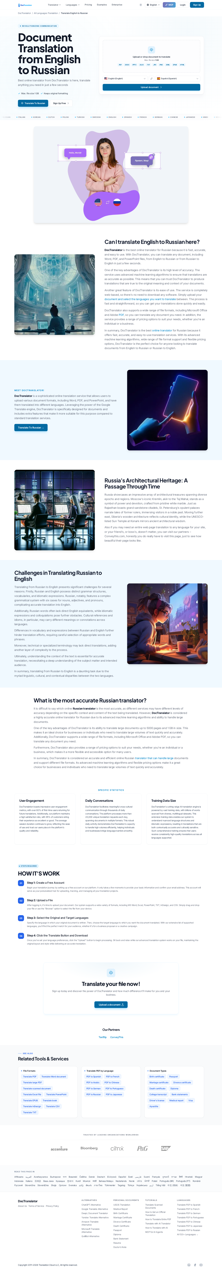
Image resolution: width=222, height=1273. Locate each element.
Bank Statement (120, 1238)
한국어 (70, 1181)
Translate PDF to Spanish (188, 1204)
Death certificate (157, 1088)
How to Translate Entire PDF (158, 1219)
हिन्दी (181, 1176)
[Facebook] (195, 1265)
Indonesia (18, 1181)
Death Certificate (121, 1226)
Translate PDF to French (188, 1209)
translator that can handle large (154, 758)
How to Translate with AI (156, 1227)
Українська (141, 1185)
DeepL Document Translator (95, 1213)
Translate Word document (54, 1076)
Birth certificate (157, 1076)
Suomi (147, 1176)
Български (55, 1176)
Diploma (174, 1088)
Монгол (86, 1181)
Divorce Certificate (122, 1221)
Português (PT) (183, 1181)
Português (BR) (167, 1181)
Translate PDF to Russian (188, 1230)
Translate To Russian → (31, 427)
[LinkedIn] (189, 1265)
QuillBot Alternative (90, 1236)
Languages (71, 4)
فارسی (138, 1176)
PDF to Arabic (93, 1082)
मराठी (95, 1181)
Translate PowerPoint (56, 1094)
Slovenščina (43, 1185)
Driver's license (157, 1100)
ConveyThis (116, 1037)
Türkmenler (110, 1185)
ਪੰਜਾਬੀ (147, 1181)
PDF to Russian (93, 1094)
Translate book (50, 1100)
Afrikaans (18, 1176)
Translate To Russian (35, 103)
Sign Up (197, 4)
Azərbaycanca (41, 1176)
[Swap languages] (151, 78)
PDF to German (93, 1088)
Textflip (103, 1037)
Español (122, 1176)
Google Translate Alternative (95, 1209)
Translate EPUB (30, 1100)
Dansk (92, 1176)
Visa (190, 1100)
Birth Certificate (120, 1213)
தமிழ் (81, 1185)
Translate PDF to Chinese (188, 1221)
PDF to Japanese (114, 1094)
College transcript (158, 1094)
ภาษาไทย (98, 1185)
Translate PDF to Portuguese (190, 1217)
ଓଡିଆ (139, 1181)
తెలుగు (89, 1185)
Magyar (198, 1176)
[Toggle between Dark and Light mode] (141, 5)
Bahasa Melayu (106, 1181)
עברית (174, 1176)
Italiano (29, 1181)
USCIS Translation (121, 1204)
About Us (22, 1206)
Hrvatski (189, 1176)
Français (156, 1176)
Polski (154, 1181)
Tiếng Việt (160, 1185)
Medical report (176, 1100)
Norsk (132, 1181)
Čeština (82, 1176)
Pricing (88, 4)
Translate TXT (29, 1112)
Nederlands (121, 1181)
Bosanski (73, 1176)
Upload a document (109, 1004)
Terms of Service (36, 1206)
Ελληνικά (111, 1176)
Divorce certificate (182, 1082)
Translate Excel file (32, 1094)
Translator (53, 4)
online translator (162, 330)
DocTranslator (28, 1201)
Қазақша (60, 1181)
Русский (18, 1185)
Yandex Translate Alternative (95, 1217)
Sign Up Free (59, 103)
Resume (117, 1243)
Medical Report (120, 1209)
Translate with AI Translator (158, 1223)
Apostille (154, 1106)
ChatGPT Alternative (91, 1204)
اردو (151, 1185)
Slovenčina (30, 1185)
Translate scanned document (37, 1088)
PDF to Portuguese (114, 1088)
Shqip (53, 1185)
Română (196, 1181)
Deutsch (101, 1176)
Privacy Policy (52, 1206)
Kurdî (78, 1181)
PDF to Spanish (93, 1076)
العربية (28, 1176)
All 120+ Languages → (187, 1234)
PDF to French (112, 1076)
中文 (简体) (173, 1185)
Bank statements (180, 1094)
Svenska (73, 1185)
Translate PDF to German (188, 1213)
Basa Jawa (48, 1181)
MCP (171, 4)
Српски (62, 1185)
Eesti (130, 1176)
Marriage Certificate (122, 1217)
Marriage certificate (159, 1082)
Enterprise (117, 4)
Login (183, 4)
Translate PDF (29, 1076)
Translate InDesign (32, 1106)
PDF (121, 314)
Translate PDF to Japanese (189, 1226)
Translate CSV (53, 1106)
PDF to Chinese (112, 1082)
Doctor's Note (119, 1247)
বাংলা (64, 1176)
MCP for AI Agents (154, 1232)
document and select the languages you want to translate (140, 299)
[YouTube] (201, 1265)
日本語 (38, 1181)
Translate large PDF (32, 1082)
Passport (173, 1076)
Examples (102, 4)
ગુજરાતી (165, 1176)
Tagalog (121, 1185)
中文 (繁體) (185, 1185)
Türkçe (131, 1185)
